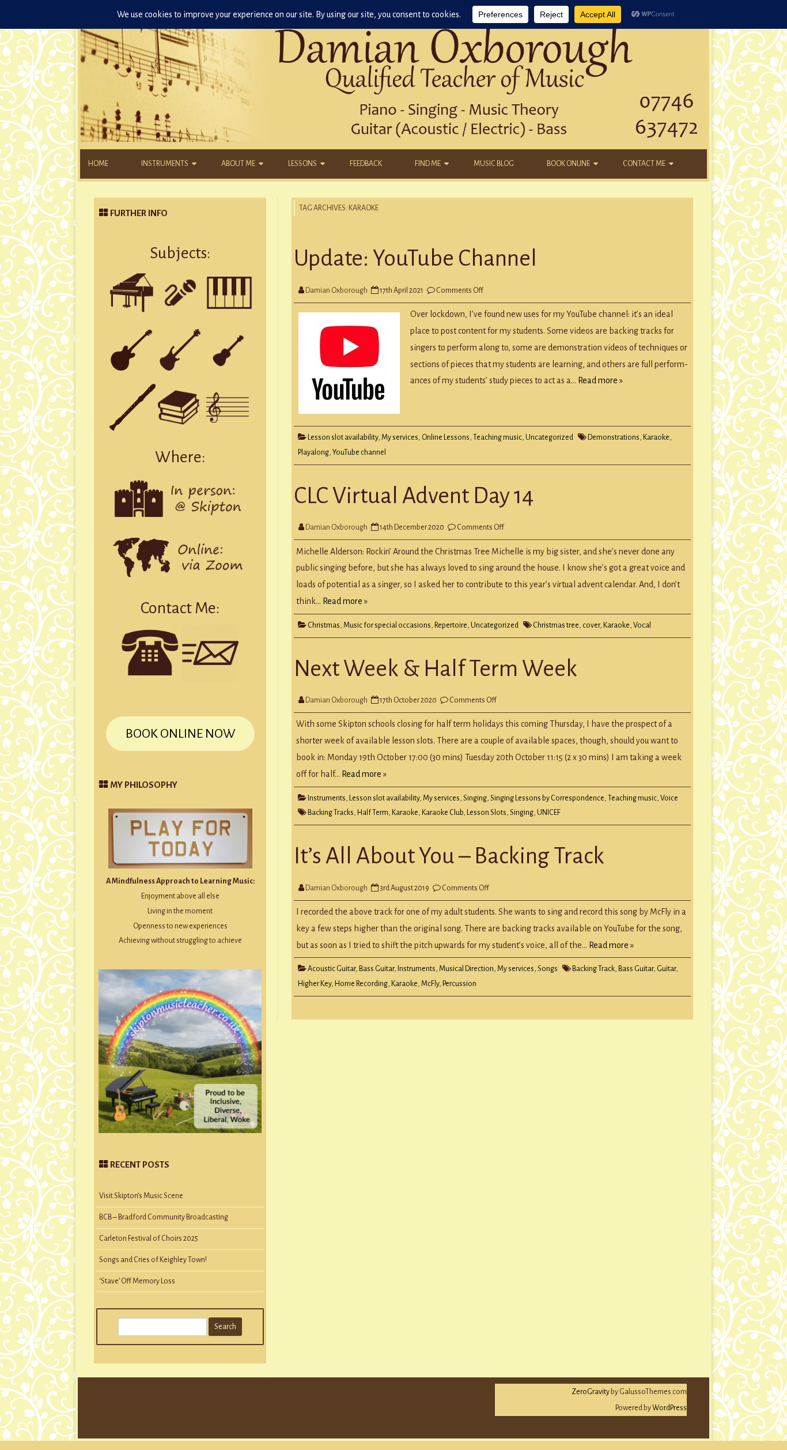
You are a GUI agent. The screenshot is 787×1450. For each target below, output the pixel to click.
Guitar (666, 969)
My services (399, 437)
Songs (548, 969)
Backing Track (593, 969)
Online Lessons (446, 437)
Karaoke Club (442, 813)
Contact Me (644, 164)
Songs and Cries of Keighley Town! (153, 1260)
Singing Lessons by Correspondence (547, 798)
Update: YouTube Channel (415, 258)
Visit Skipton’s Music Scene (141, 1196)
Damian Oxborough (336, 290)
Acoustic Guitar (331, 969)
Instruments (164, 164)
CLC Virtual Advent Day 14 (414, 496)
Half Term (372, 813)
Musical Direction (466, 969)
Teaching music (497, 437)
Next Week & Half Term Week (435, 668)
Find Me (428, 164)
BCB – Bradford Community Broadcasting (163, 1217)
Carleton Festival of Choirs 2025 (148, 1238)
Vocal (642, 625)
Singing (475, 798)
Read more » (600, 380)
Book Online (568, 164)
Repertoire (450, 625)
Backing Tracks (331, 813)
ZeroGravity (591, 1392)
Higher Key (314, 984)
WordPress (669, 1408)
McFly (430, 984)
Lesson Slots (486, 813)
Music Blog (494, 164)
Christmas (324, 625)
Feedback (366, 164)
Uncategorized (549, 437)
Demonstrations (614, 437)
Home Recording (361, 984)
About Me (238, 164)
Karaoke (656, 437)
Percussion (459, 984)
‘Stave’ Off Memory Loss (137, 1281)
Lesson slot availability (343, 437)
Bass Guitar (376, 969)
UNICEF (549, 813)
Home (98, 164)
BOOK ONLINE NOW (180, 734)
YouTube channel (359, 452)
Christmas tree (556, 625)
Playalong (313, 452)
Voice (669, 798)
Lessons (302, 164)
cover (591, 625)
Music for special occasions (387, 625)
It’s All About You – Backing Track (449, 856)
